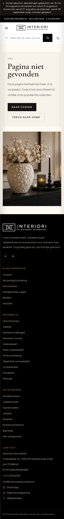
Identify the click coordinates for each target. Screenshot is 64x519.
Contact (7, 274)
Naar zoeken (22, 107)
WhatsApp (13, 487)
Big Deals (8, 430)
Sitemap (7, 378)
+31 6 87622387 (12, 475)
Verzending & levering (15, 280)
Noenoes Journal (12, 338)
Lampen (7, 413)
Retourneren (10, 286)
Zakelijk (7, 326)
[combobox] (23, 38)
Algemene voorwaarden (16, 361)
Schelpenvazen (11, 396)
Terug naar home (26, 117)
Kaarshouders (11, 407)
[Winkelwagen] (57, 38)
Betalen (7, 297)
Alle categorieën (12, 436)
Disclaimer (9, 372)
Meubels (8, 419)
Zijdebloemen (11, 401)
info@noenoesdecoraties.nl (18, 481)
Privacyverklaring (12, 355)
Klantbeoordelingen (14, 332)
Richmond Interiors (13, 424)
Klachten (8, 303)
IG (5, 256)
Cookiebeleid (10, 367)
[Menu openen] (6, 28)
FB (13, 256)
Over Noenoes (11, 321)
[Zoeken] (47, 38)
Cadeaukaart (10, 344)
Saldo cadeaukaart (13, 349)
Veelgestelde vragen (14, 292)
